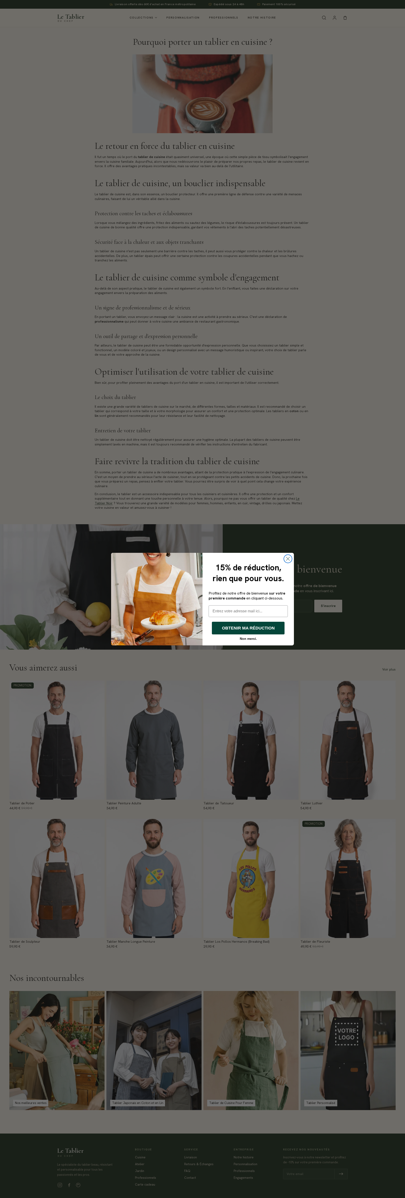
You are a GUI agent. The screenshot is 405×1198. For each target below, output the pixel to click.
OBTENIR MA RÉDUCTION (248, 628)
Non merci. (248, 638)
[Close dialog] (288, 559)
